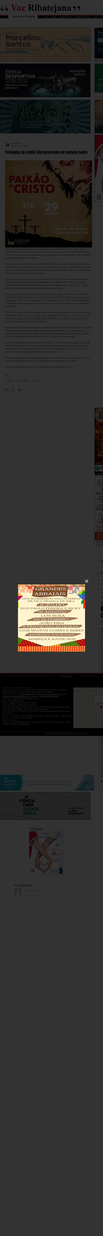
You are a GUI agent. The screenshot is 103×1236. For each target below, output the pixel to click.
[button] (86, 581)
